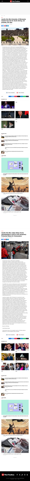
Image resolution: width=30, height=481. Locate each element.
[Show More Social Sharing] (9, 25)
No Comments (6, 237)
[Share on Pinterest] (5, 25)
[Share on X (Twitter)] (3, 25)
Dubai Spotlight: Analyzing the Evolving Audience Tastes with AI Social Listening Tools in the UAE (15, 174)
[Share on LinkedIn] (6, 25)
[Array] (7, 105)
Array (2, 109)
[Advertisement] (15, 8)
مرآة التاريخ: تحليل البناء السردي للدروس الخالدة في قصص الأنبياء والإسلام (13, 193)
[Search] (27, 1)
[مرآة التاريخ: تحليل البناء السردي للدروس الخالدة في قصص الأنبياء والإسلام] (15, 184)
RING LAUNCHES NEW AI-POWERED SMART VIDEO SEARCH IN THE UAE (14, 151)
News (2, 17)
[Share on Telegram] (8, 25)
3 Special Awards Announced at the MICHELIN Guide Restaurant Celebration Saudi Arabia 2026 (16, 148)
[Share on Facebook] (2, 25)
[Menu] (2, 1)
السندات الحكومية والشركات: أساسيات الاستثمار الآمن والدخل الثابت (12, 211)
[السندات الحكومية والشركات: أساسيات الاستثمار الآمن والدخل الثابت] (15, 203)
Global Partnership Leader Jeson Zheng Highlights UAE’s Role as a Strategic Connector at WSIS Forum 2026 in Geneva (16, 144)
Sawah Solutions (22, 478)
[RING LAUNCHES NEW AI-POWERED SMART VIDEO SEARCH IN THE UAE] (2, 152)
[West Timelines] (15, 1)
